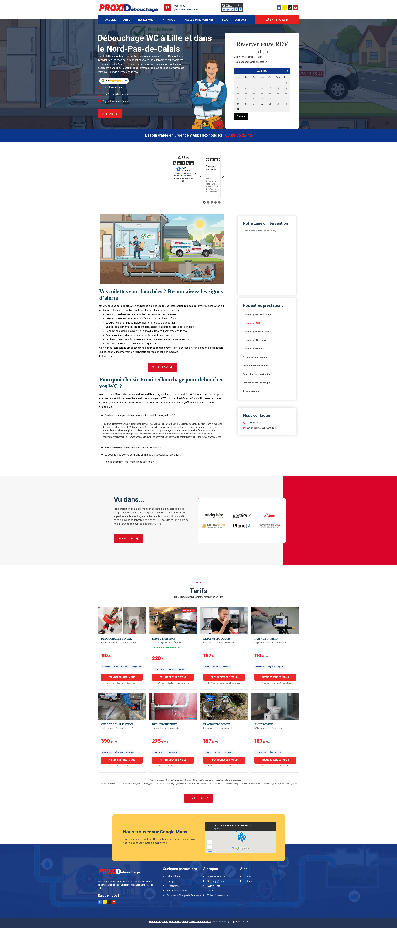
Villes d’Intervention (198, 19)
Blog (225, 19)
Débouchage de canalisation (257, 314)
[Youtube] (295, 7)
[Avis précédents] (200, 177)
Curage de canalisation (255, 357)
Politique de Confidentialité (196, 921)
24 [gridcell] (238, 104)
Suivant (241, 116)
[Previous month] (237, 71)
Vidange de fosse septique (256, 382)
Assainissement (251, 391)
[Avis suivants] (223, 177)
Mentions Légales (158, 921)
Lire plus (107, 356)
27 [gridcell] (262, 104)
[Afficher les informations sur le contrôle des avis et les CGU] (195, 174)
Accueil (110, 19)
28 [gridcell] (270, 104)
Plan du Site (175, 921)
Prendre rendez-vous (121, 677)
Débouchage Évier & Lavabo (257, 331)
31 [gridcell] (238, 109)
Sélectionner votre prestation (248, 57)
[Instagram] (290, 7)
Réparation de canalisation (256, 374)
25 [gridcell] (246, 104)
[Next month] (287, 71)
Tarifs (126, 19)
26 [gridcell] (254, 104)
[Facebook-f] (100, 902)
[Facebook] (279, 7)
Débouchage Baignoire (254, 340)
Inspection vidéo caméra (255, 365)
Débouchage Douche (253, 348)
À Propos (169, 19)
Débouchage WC (251, 323)
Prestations (144, 19)
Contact (241, 19)
